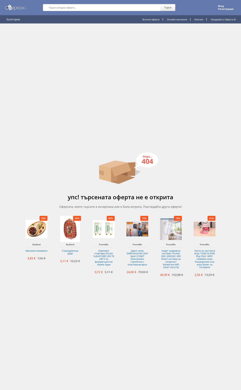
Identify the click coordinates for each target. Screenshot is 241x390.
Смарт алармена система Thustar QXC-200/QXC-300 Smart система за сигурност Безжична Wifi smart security (171, 259)
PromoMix (103, 244)
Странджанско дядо (70, 252)
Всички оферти (151, 19)
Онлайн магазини (177, 19)
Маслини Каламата (36, 250)
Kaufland (36, 244)
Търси (167, 7)
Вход (221, 6)
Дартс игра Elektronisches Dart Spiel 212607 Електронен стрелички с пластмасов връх (137, 257)
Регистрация (225, 9)
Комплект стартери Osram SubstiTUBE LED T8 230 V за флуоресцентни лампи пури (103, 257)
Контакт (198, 19)
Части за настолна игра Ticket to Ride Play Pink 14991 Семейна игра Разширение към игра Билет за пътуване (204, 259)
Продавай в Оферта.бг (223, 19)
